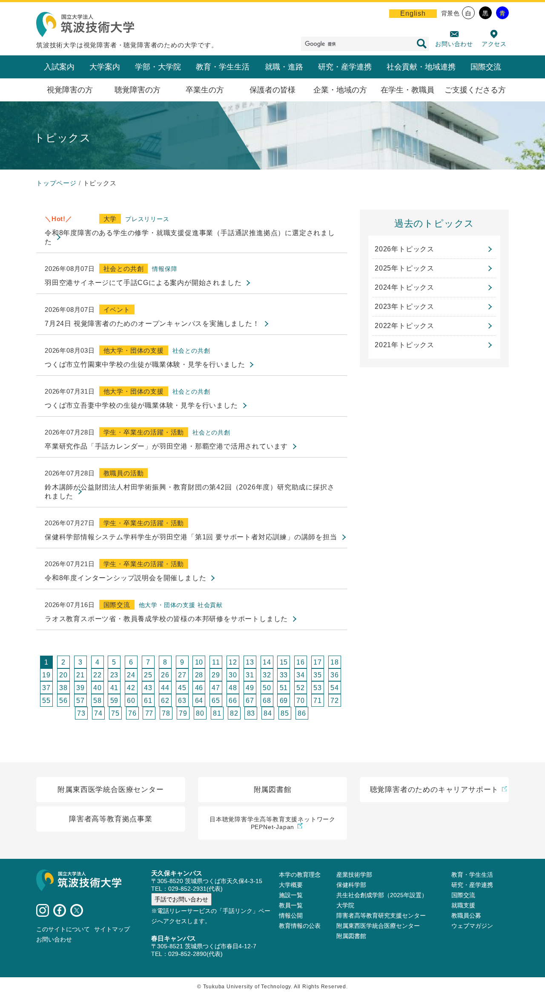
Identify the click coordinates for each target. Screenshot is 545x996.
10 (199, 662)
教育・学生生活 (223, 67)
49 (250, 687)
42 (131, 687)
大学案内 (104, 67)
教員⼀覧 (291, 905)
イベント (116, 309)
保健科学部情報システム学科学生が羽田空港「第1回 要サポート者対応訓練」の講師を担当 (191, 537)
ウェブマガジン (472, 925)
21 (80, 675)
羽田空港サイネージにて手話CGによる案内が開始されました (143, 282)
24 (131, 675)
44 (165, 687)
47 (216, 687)
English (413, 13)
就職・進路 (284, 67)
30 (233, 675)
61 (148, 700)
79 (183, 713)
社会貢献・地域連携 (421, 67)
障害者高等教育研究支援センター (381, 915)
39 (80, 687)
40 (97, 687)
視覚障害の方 (70, 90)
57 (80, 700)
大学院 (345, 905)
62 (165, 700)
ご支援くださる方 (475, 90)
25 (148, 675)
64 (199, 700)
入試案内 (59, 67)
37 (46, 687)
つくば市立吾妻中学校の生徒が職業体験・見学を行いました (141, 405)
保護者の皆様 (272, 90)
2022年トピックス (404, 325)
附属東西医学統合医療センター (378, 925)
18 (334, 662)
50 (267, 687)
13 (250, 662)
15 (284, 662)
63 (182, 700)
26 (165, 675)
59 (114, 700)
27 (182, 675)
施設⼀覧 (291, 895)
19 (46, 675)
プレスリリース (147, 219)
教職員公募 (466, 915)
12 (233, 662)
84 (268, 713)
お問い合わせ (454, 43)
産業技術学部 (354, 874)
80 (200, 713)
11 (216, 662)
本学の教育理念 (300, 874)
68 (267, 700)
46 (199, 687)
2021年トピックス (404, 344)
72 (334, 700)
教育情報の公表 (300, 925)
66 (233, 700)
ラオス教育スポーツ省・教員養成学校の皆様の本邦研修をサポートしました (166, 618)
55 (46, 700)
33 (284, 675)
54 (334, 687)
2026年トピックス (404, 249)
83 (251, 713)
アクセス (494, 43)
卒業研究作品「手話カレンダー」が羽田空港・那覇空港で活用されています (166, 446)
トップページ (56, 183)
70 (300, 700)
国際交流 (485, 67)
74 (98, 713)
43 (148, 687)
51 (284, 687)
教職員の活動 (123, 473)
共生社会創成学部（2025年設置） (381, 895)
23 (114, 675)
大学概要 (291, 884)
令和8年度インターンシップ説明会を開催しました (125, 577)
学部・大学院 (158, 67)
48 (233, 687)
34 (300, 675)
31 (250, 675)
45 (182, 687)
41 (114, 687)
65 (216, 700)
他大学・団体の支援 (133, 350)
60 (131, 700)
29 (216, 675)
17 (317, 662)
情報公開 (291, 915)
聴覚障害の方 (138, 90)
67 (250, 700)
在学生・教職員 (407, 90)
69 (284, 700)
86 (302, 713)
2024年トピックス (404, 287)
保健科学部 (351, 884)
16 (300, 662)
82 (234, 713)
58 (97, 700)
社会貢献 (210, 605)
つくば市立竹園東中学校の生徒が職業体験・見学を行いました (145, 364)
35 (317, 675)
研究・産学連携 (345, 67)
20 (63, 675)
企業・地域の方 (340, 90)
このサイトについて (63, 929)
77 (149, 713)
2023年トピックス (404, 306)
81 (217, 713)
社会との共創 (123, 268)
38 (63, 687)
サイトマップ (112, 929)
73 (81, 713)
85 (285, 713)
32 (267, 675)
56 (63, 700)
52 (300, 687)
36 (334, 675)
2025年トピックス (404, 268)
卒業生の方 (205, 90)
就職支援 (463, 905)
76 (132, 713)
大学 (110, 218)
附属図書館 (351, 936)
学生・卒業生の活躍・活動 (143, 432)
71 (317, 700)
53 (317, 687)
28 (199, 675)
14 (267, 662)
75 (115, 713)
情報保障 (164, 268)
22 (97, 675)
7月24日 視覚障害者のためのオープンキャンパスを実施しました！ (152, 323)
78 (166, 713)
